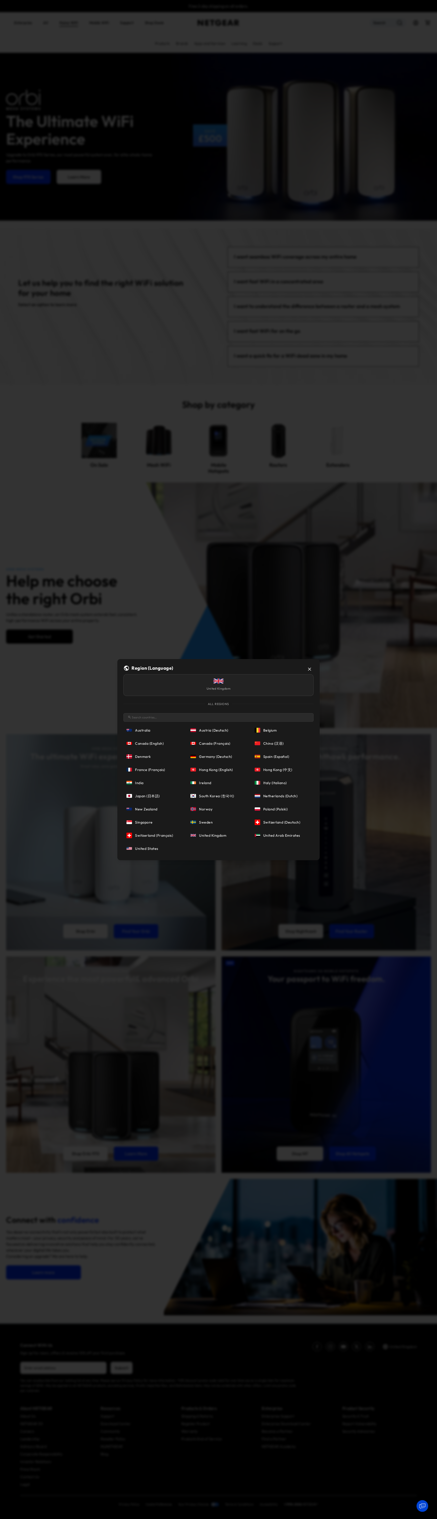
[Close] (309, 669)
